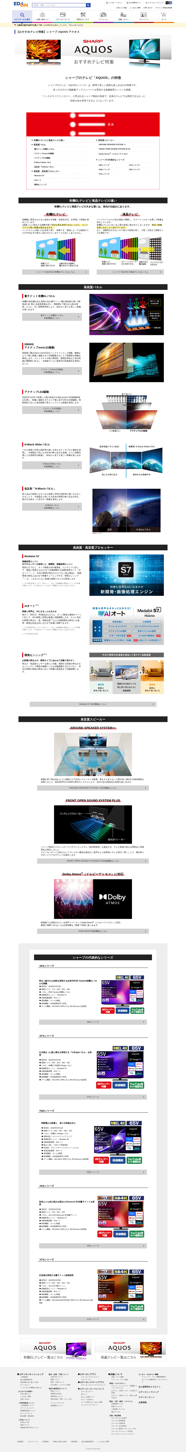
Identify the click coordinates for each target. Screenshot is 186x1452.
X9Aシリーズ (93, 1246)
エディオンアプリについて (90, 1377)
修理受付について (57, 1396)
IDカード (84, 1394)
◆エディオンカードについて (91, 1389)
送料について (24, 1425)
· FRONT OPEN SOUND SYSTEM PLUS (114, 149)
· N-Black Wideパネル (42, 162)
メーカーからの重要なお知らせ (31, 1388)
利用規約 (46, 1441)
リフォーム (103, 19)
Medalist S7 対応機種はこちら (93, 704)
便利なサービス (83, 19)
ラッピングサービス (57, 1403)
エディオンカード (63, 19)
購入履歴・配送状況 (27, 1416)
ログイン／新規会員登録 (163, 8)
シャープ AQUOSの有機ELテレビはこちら (55, 272)
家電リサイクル (116, 1406)
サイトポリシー (25, 1385)
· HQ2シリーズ (104, 169)
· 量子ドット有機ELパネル (43, 149)
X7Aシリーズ (93, 1319)
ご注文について (24, 1420)
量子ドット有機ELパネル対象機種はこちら (52, 316)
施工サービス (115, 1412)
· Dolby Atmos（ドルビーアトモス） (113, 153)
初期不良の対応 (56, 1394)
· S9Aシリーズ (103, 165)
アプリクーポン (86, 1380)
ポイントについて (26, 1413)
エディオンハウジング (155, 3)
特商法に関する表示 (60, 1441)
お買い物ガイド (42, 19)
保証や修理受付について (58, 1389)
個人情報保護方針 (26, 1380)
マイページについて (27, 1408)
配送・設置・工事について (58, 1374)
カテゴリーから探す (22, 19)
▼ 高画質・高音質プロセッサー (45, 171)
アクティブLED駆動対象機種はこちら (52, 409)
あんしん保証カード (88, 1397)
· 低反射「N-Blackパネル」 (44, 167)
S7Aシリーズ (93, 1097)
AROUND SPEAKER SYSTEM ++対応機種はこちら (93, 788)
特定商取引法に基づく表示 (29, 1382)
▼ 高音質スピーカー (105, 140)
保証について (55, 1391)
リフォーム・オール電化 (119, 1380)
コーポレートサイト (115, 3)
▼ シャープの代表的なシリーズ (110, 160)
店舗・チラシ (123, 19)
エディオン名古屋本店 (119, 1426)
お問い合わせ (147, 8)
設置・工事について (57, 1382)
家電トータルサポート (117, 1383)
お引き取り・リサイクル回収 (60, 1385)
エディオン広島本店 (118, 1423)
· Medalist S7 (38, 176)
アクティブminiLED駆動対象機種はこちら (52, 370)
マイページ (143, 19)
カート (164, 16)
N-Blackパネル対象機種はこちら (52, 506)
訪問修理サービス (117, 1404)
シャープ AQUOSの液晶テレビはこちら (130, 272)
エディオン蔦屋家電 (118, 1421)
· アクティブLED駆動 (41, 158)
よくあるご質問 (135, 8)
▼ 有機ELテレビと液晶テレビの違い (48, 140)
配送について (55, 1379)
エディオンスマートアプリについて (93, 1385)
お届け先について (57, 1377)
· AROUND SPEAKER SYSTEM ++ (112, 144)
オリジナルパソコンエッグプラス (122, 1434)
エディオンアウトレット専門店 (122, 1431)
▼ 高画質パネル (38, 145)
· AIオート (37, 180)
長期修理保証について (27, 1411)
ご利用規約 (24, 1377)
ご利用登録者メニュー (26, 1403)
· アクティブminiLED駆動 (43, 153)
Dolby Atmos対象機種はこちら (93, 931)
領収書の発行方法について (29, 1427)
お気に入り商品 (121, 8)
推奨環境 (74, 1441)
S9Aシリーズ (93, 1022)
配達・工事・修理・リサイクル (120, 1401)
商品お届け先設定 (76, 25)
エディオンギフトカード (89, 1405)
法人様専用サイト (135, 3)
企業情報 (143, 1402)
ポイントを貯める (87, 1399)
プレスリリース (33, 1441)
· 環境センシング (40, 185)
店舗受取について (57, 1405)
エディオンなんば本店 (119, 1418)
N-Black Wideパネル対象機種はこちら (52, 465)
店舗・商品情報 (115, 1416)
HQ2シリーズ (93, 1172)
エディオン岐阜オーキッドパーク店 (123, 1429)
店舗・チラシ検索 (117, 1377)
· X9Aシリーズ (134, 169)
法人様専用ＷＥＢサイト (150, 1387)
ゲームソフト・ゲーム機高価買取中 (154, 1377)
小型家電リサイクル (118, 1409)
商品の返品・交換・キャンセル (61, 1399)
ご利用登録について (27, 1405)
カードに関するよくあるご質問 (91, 1402)
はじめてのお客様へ (25, 1391)
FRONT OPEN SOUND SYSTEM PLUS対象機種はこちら (93, 861)
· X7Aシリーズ (103, 174)
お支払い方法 (24, 1422)
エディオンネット (147, 1397)
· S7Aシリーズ (134, 165)
